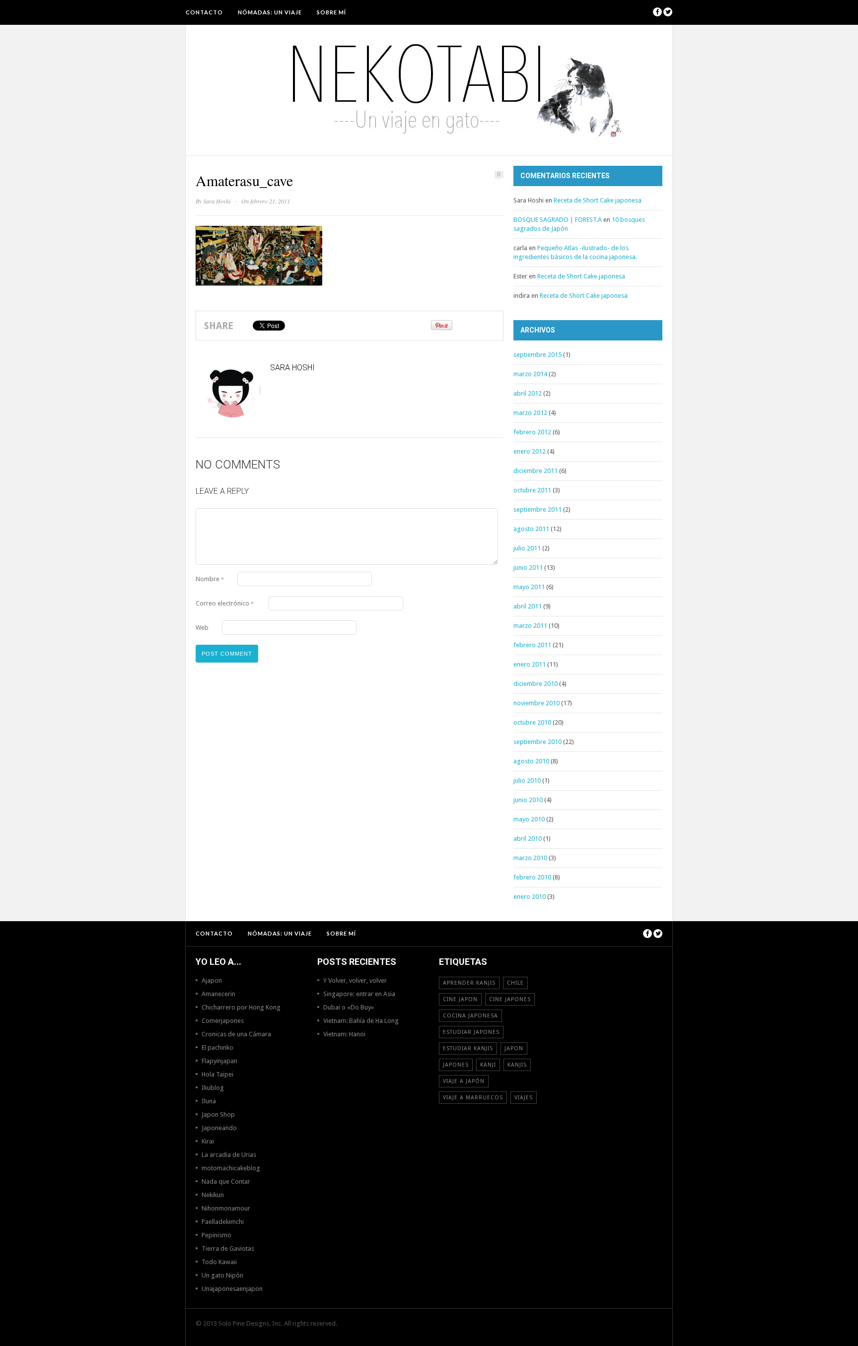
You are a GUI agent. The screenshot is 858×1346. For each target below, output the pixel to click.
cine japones (510, 999)
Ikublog (213, 1087)
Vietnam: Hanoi (344, 1034)
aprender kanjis (469, 983)
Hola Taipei (217, 1074)
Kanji (488, 1065)
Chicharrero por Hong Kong (241, 1007)
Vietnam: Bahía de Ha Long (361, 1020)
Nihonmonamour (226, 1208)
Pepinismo (216, 1235)
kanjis (517, 1065)
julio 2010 (527, 780)
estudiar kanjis (468, 1048)
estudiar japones (471, 1032)
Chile (515, 983)
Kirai (208, 1141)
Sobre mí (331, 12)
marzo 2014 (530, 374)
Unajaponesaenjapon (232, 1288)
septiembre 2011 (537, 509)
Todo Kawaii (219, 1262)
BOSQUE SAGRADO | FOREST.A (557, 219)
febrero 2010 (532, 877)
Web (202, 627)
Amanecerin (218, 994)
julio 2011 (527, 548)
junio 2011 (528, 567)
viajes (523, 1097)
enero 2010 (529, 896)
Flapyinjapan (219, 1061)
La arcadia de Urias (229, 1154)
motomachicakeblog (231, 1168)
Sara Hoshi (216, 201)
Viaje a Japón (464, 1081)
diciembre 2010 (535, 683)
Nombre (210, 579)
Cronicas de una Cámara (236, 1034)
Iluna (209, 1101)
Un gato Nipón (222, 1275)
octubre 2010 (532, 722)
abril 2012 (527, 393)
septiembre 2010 (537, 741)
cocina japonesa (470, 1015)
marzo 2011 (530, 625)
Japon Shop (218, 1114)
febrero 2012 (532, 432)
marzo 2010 (530, 858)
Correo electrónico (225, 603)
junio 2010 (528, 800)
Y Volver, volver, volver (355, 980)
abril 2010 (527, 838)
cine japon (460, 999)
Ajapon (212, 980)
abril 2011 (527, 606)
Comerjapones (223, 1020)
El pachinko (217, 1047)
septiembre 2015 (537, 354)
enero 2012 (529, 451)
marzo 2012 (530, 412)
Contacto (204, 12)
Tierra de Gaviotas (228, 1248)
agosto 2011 (531, 529)
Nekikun (213, 1195)
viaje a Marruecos (473, 1097)
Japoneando (219, 1128)
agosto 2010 (531, 761)
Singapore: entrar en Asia (359, 994)
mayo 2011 (529, 587)
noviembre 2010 (536, 703)
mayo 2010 (529, 819)
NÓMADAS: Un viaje (270, 12)
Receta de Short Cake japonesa (598, 200)
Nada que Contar (226, 1181)
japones (456, 1065)
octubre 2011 (532, 490)
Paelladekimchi (223, 1221)
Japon (513, 1048)
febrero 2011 (532, 645)
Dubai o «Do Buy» (348, 1007)
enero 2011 (529, 664)
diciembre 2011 (535, 470)
